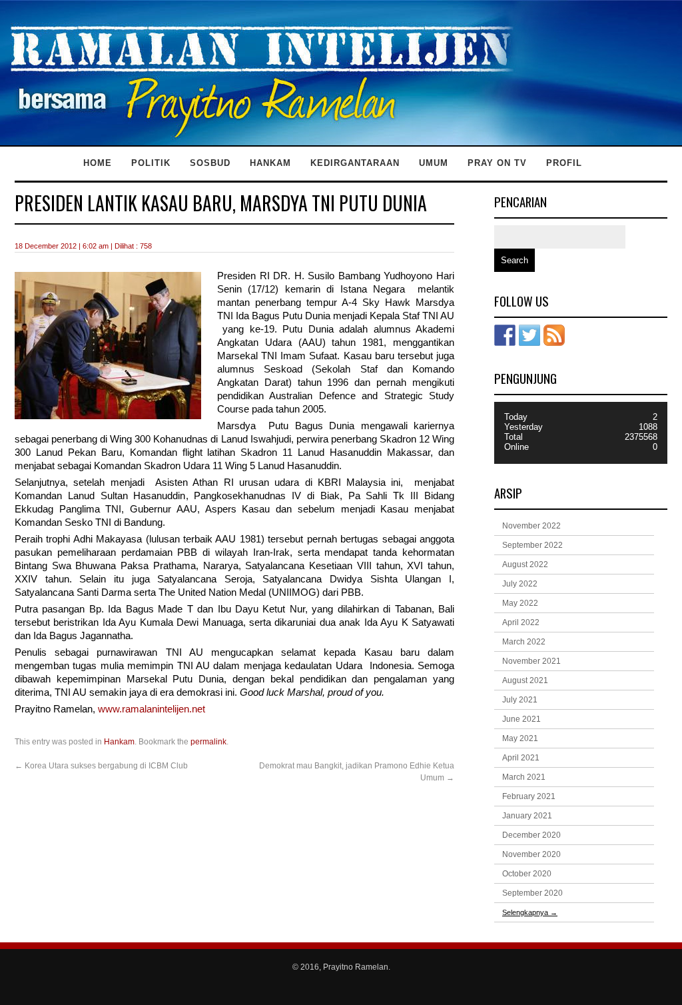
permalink (208, 741)
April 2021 (520, 757)
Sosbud (210, 163)
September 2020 (532, 893)
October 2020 (526, 873)
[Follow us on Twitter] (529, 335)
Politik (150, 163)
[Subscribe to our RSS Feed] (554, 335)
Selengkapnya (529, 912)
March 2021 (523, 777)
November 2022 (531, 525)
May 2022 (520, 603)
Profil (564, 163)
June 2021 (521, 719)
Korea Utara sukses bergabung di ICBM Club (101, 765)
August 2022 (525, 564)
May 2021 (520, 738)
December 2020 (531, 835)
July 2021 (519, 699)
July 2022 (519, 583)
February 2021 (528, 796)
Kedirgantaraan (355, 163)
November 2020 (531, 854)
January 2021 (527, 815)
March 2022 (523, 641)
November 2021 (531, 661)
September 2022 (532, 545)
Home (97, 163)
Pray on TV (497, 163)
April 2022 (520, 622)
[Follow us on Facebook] (504, 335)
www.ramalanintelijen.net (150, 709)
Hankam (270, 163)
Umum (433, 163)
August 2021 (525, 680)
